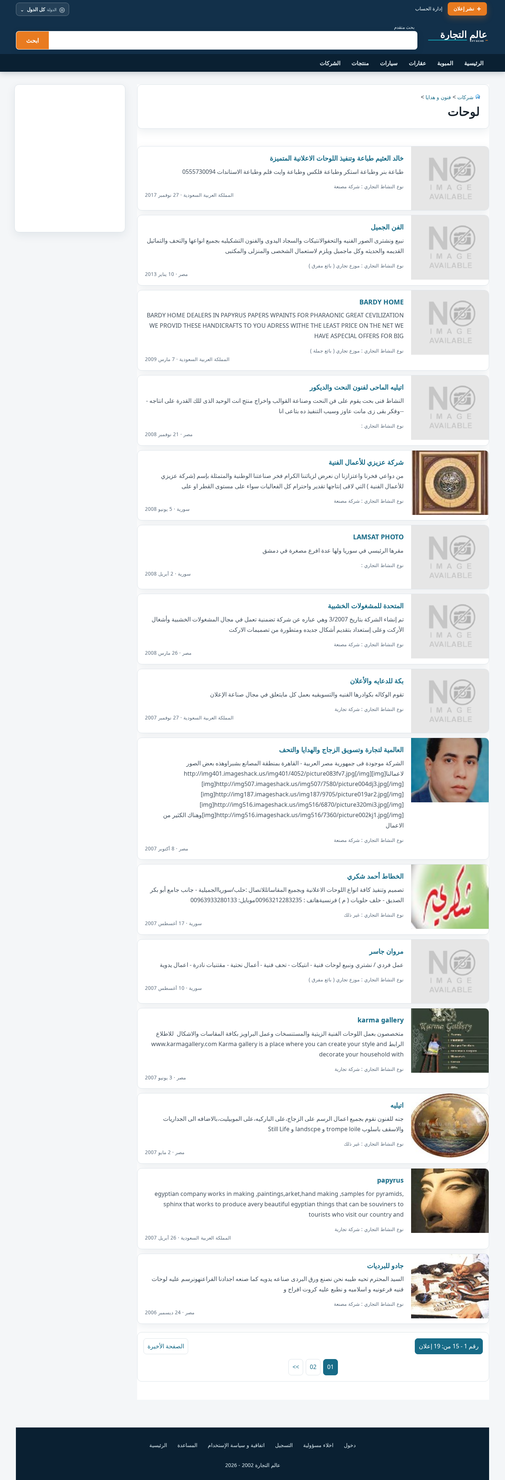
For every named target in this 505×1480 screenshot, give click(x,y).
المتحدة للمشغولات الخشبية (366, 605)
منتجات (360, 63)
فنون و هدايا (438, 97)
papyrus (390, 1180)
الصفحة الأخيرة (166, 1346)
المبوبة (445, 63)
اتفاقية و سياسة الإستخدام (236, 1445)
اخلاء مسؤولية (318, 1445)
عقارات (417, 63)
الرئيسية (474, 63)
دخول (350, 1445)
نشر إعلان (464, 8)
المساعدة (187, 1445)
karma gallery (380, 1019)
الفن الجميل (387, 226)
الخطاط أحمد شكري (375, 876)
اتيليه (397, 1104)
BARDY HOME (381, 301)
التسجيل (284, 1445)
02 (313, 1367)
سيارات (389, 63)
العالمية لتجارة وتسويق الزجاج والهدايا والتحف (341, 749)
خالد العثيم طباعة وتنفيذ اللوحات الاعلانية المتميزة (337, 158)
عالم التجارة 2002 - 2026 (252, 1465)
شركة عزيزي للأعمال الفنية (366, 462)
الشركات (330, 63)
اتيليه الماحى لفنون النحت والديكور (357, 386)
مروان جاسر (386, 951)
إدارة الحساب (429, 8)
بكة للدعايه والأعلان (377, 680)
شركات (465, 97)
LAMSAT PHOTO (378, 536)
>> (295, 1367)
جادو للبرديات (385, 1265)
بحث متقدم (404, 27)
